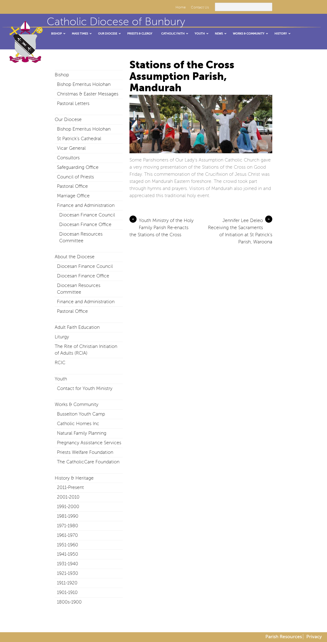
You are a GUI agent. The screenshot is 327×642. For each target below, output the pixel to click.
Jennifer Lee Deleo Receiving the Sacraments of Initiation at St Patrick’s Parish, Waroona (240, 230)
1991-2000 (68, 506)
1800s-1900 (69, 602)
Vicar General (71, 148)
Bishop (62, 74)
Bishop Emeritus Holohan (84, 84)
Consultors (68, 157)
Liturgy (62, 336)
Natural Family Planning (81, 433)
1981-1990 (67, 516)
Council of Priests (75, 177)
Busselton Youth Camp (81, 414)
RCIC (60, 362)
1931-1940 (67, 563)
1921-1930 (67, 573)
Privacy (314, 636)
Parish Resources (283, 636)
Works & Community (76, 404)
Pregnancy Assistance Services (89, 442)
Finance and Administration (86, 205)
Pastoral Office (72, 186)
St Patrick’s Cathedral (79, 138)
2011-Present (70, 487)
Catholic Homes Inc (78, 423)
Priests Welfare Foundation (85, 452)
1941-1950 (67, 554)
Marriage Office (73, 195)
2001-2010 (68, 497)
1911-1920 (67, 582)
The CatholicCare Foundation (88, 461)
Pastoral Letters (73, 103)
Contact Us (200, 7)
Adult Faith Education (77, 327)
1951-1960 (67, 544)
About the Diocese (75, 256)
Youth (61, 379)
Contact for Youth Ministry (84, 388)
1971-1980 (67, 525)
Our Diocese (68, 119)
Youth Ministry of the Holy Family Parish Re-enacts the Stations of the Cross (161, 227)
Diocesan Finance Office (85, 224)
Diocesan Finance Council (87, 215)
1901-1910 (67, 592)
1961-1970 (67, 535)
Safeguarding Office (78, 167)
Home (181, 7)
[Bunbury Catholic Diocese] (24, 58)
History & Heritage (74, 478)
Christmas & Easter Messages (87, 94)
